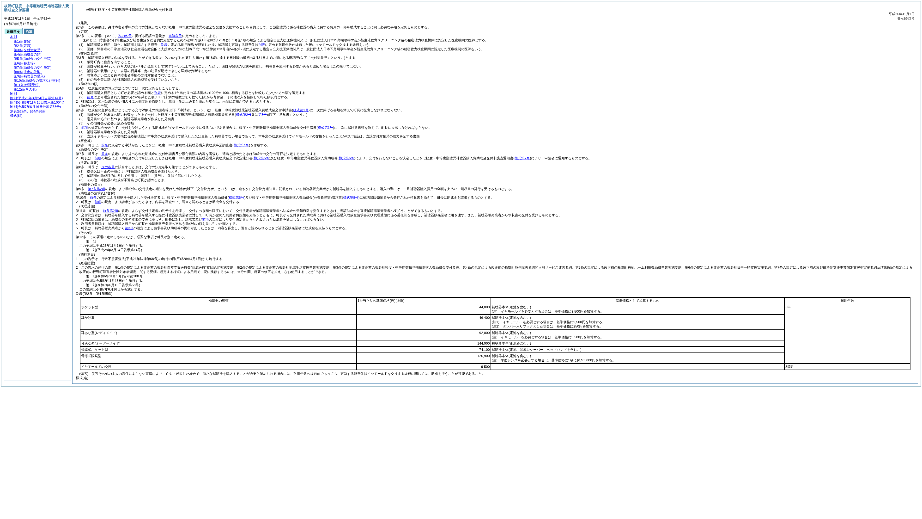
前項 (84, 128)
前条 (104, 145)
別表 (164, 45)
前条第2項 (110, 211)
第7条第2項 (96, 189)
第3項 (129, 228)
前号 (90, 97)
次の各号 (125, 36)
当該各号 (175, 36)
